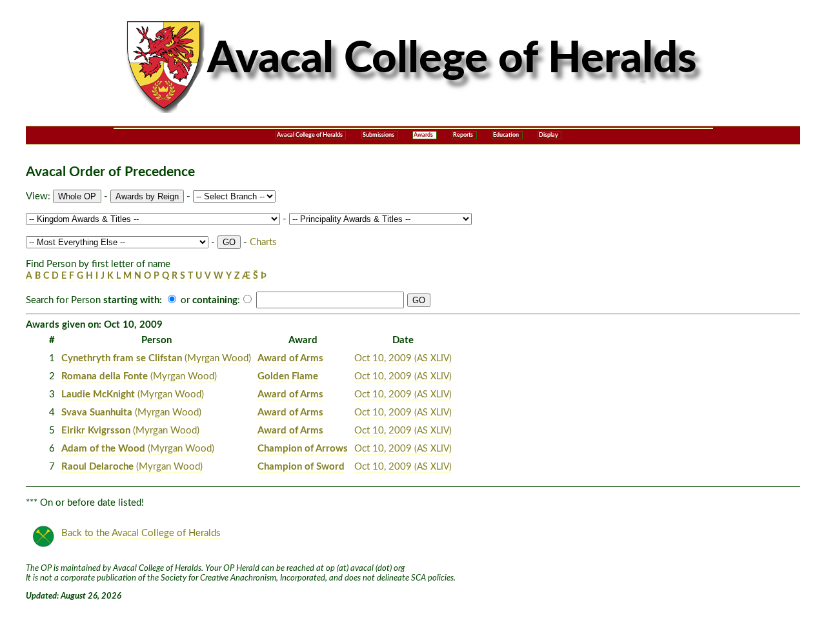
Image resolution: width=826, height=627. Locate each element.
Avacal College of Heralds (310, 135)
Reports (463, 135)
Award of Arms (290, 358)
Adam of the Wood (103, 448)
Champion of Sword (301, 467)
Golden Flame (287, 376)
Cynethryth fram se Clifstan (121, 358)
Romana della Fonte (104, 376)
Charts (263, 242)
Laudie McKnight (98, 394)
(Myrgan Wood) (218, 358)
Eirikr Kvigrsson (95, 430)
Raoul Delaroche (97, 467)
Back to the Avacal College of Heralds (141, 533)
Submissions (378, 135)
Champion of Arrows (302, 448)
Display (548, 135)
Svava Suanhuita (96, 412)
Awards (423, 135)
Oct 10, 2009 (403, 358)
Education (506, 135)
